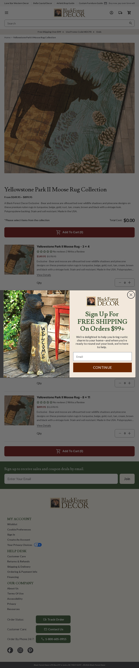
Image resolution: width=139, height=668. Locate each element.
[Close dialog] (131, 295)
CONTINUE (102, 368)
